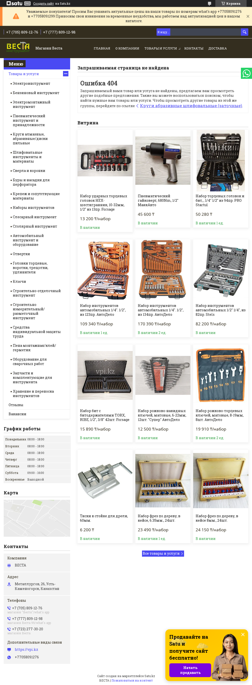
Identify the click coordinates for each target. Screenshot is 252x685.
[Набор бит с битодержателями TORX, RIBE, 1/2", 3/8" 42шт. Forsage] (105, 375)
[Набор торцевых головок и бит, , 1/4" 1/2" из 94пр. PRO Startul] (220, 160)
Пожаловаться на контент (132, 680)
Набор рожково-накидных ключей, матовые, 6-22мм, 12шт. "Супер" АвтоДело (162, 415)
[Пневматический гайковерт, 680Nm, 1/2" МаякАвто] (162, 160)
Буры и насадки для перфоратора (31, 182)
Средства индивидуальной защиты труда (37, 331)
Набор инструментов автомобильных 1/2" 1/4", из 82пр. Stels (221, 310)
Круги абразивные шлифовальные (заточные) (191, 105)
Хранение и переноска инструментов (33, 393)
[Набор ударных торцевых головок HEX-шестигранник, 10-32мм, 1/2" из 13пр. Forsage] (105, 160)
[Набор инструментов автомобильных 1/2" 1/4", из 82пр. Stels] (220, 270)
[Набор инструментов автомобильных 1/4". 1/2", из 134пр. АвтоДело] (162, 270)
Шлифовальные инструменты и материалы (27, 157)
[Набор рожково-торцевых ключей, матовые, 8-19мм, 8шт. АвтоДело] (220, 375)
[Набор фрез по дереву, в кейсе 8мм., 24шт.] (220, 480)
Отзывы (16, 404)
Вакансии (17, 414)
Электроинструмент (31, 83)
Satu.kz (149, 676)
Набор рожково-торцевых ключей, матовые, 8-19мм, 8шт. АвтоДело (220, 415)
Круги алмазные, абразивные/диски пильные (30, 138)
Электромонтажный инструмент (31, 104)
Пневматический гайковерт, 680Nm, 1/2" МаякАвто (158, 200)
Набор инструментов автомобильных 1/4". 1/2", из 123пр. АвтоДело (103, 310)
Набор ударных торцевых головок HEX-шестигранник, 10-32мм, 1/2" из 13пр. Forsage (103, 203)
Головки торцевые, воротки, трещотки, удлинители (30, 267)
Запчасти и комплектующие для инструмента (32, 377)
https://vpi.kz (26, 649)
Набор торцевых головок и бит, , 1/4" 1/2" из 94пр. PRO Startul (220, 200)
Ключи (19, 281)
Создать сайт (43, 3)
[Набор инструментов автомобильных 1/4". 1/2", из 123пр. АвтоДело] (105, 270)
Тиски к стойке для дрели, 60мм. (104, 518)
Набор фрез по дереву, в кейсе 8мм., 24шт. (217, 518)
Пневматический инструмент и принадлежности (29, 120)
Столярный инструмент (35, 226)
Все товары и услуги (161, 553)
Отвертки (21, 253)
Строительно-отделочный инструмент (37, 293)
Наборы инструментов (33, 207)
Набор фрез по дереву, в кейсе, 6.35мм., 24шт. (159, 518)
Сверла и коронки (29, 170)
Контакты (193, 48)
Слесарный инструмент (35, 217)
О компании (127, 48)
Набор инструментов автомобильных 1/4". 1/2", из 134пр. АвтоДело (161, 310)
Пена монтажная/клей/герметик (34, 347)
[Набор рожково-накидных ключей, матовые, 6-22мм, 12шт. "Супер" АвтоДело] (162, 375)
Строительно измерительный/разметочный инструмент (29, 311)
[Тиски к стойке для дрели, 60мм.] (105, 480)
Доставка (217, 48)
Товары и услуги (160, 48)
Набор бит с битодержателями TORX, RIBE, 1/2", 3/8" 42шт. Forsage (104, 415)
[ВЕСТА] (18, 49)
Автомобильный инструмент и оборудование (28, 240)
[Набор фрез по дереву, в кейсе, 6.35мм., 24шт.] (162, 480)
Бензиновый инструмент (36, 92)
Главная (102, 48)
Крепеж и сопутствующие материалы (36, 195)
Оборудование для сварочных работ (30, 361)
